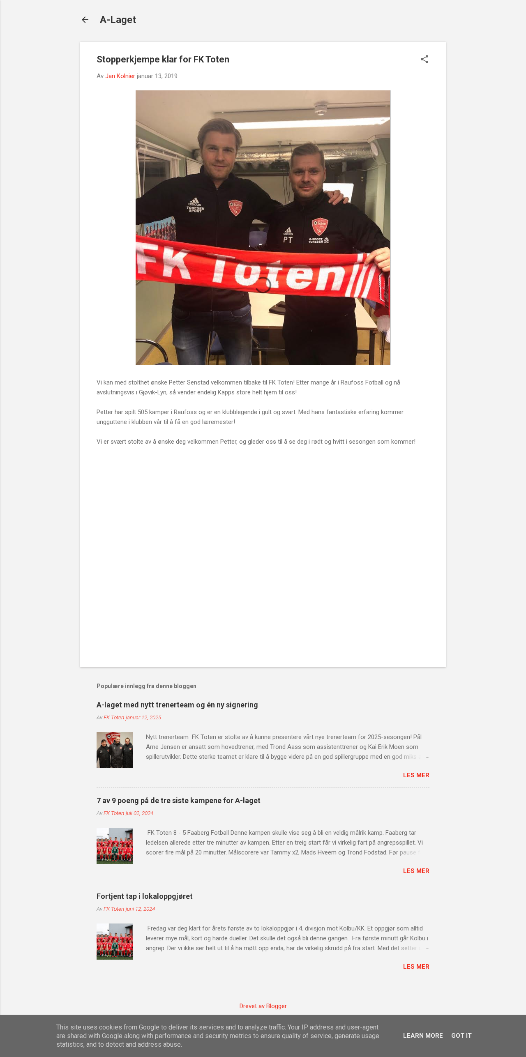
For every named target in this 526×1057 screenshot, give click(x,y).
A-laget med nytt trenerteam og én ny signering (177, 704)
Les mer (416, 775)
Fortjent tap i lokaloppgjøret (145, 896)
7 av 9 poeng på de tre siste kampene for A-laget (179, 800)
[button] (424, 60)
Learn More (423, 1035)
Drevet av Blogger (263, 1006)
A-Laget (118, 19)
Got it (461, 1035)
